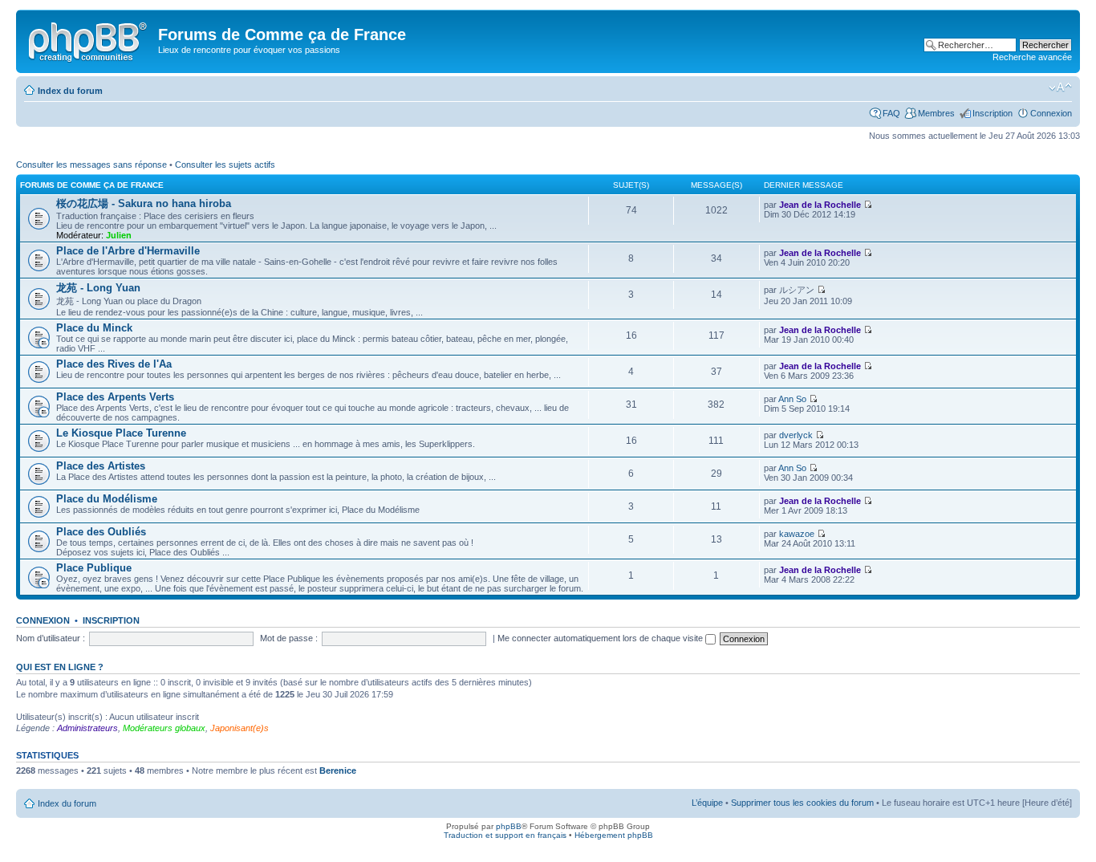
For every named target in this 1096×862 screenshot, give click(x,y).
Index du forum (70, 91)
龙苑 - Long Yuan (98, 288)
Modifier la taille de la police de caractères (1060, 87)
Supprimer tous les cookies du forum (802, 802)
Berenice (337, 770)
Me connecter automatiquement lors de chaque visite (601, 638)
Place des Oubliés (101, 532)
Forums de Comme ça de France (92, 185)
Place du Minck (94, 328)
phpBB (509, 826)
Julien (119, 235)
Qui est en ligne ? (60, 667)
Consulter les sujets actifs (225, 164)
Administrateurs (87, 728)
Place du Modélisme (106, 499)
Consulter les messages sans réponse (91, 164)
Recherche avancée (1032, 57)
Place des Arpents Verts (115, 397)
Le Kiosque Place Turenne (121, 433)
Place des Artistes (100, 466)
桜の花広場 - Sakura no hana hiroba (143, 203)
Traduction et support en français (505, 835)
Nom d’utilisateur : (50, 638)
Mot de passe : (289, 638)
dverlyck (796, 435)
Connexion (1051, 113)
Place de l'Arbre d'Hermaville (128, 251)
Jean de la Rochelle (820, 204)
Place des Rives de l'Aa (114, 364)
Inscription (992, 113)
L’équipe (707, 802)
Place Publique (94, 568)
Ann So (792, 399)
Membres (936, 113)
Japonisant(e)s (239, 728)
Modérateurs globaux (164, 728)
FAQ (891, 113)
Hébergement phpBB (613, 835)
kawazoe (796, 534)
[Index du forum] (89, 39)
